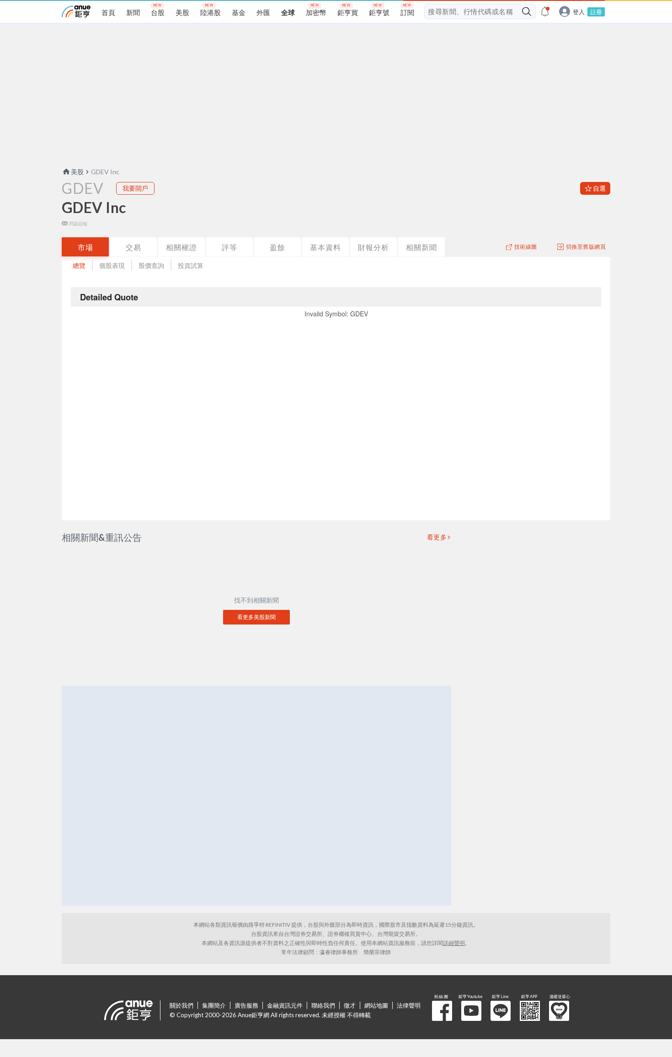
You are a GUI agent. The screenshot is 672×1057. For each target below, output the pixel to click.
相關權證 (181, 247)
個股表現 (112, 265)
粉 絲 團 (442, 1011)
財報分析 (373, 247)
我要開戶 (135, 188)
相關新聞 (421, 247)
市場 (85, 247)
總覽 (79, 265)
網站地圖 (376, 1005)
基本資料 (325, 247)
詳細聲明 (454, 943)
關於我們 (181, 1005)
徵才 (350, 1005)
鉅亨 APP (530, 1011)
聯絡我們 (323, 1005)
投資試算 (190, 265)
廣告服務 (246, 1005)
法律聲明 (409, 1005)
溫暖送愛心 (559, 1011)
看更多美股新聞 (256, 617)
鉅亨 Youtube (471, 1011)
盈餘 (277, 247)
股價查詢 (151, 265)
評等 (229, 247)
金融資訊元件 (285, 1005)
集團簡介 (214, 1005)
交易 (133, 247)
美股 (77, 172)
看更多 (437, 537)
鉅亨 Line (501, 1011)
